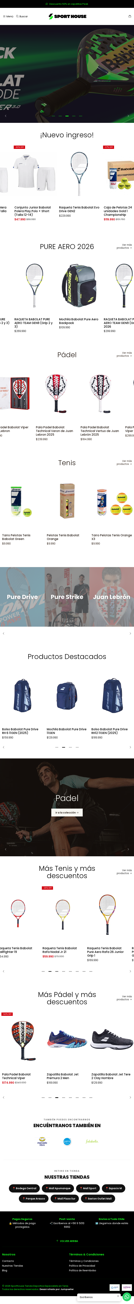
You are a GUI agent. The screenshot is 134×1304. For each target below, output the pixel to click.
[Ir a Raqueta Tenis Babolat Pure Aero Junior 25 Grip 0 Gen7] (111, 915)
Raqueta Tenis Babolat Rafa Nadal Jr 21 (19, 950)
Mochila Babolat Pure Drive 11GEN (67, 731)
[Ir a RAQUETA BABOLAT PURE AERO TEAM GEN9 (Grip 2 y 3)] (22, 285)
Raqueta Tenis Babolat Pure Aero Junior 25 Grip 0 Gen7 (110, 952)
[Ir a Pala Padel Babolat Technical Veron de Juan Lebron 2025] (22, 394)
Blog (4, 1270)
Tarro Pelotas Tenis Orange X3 (78, 537)
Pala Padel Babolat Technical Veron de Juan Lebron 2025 (21, 431)
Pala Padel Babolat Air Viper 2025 (108, 429)
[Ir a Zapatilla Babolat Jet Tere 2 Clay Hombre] (67, 1041)
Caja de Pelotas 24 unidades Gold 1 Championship (105, 211)
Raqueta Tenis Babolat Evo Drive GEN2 (67, 209)
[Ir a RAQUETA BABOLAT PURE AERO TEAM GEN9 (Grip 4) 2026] (111, 285)
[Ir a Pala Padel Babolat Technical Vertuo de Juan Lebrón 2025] (67, 394)
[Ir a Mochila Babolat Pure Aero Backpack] (67, 285)
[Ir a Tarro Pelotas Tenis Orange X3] (78, 502)
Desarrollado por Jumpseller (57, 1289)
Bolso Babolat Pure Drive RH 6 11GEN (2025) (20, 731)
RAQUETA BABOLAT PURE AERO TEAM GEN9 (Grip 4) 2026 (110, 323)
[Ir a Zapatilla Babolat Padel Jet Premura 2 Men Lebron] (111, 1041)
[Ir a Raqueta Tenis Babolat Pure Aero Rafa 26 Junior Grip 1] (67, 915)
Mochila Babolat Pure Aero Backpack (66, 321)
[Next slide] (127, 116)
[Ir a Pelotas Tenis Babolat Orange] (33, 502)
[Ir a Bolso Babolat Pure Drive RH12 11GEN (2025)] (111, 695)
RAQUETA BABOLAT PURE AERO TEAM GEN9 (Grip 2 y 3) (21, 323)
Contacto (8, 1261)
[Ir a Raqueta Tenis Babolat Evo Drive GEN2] (67, 174)
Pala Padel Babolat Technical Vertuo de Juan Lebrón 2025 (66, 431)
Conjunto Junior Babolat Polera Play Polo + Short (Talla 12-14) (20, 211)
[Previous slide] (6, 116)
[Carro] (130, 16)
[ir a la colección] (67, 807)
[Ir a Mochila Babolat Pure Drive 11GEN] (67, 695)
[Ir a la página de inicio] (67, 16)
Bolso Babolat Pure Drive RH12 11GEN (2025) (109, 731)
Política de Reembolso (82, 1270)
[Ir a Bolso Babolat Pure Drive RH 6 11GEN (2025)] (22, 695)
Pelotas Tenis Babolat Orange (29, 537)
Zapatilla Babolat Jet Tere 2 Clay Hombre (66, 1076)
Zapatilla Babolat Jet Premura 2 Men (18, 1076)
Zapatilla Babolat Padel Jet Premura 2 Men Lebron (110, 1076)
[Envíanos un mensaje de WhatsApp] (126, 1296)
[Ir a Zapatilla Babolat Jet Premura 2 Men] (22, 1041)
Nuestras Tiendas (12, 1265)
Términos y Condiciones (84, 1261)
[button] (53, 116)
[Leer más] (67, 74)
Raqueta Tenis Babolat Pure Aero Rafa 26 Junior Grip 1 (65, 952)
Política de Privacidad (82, 1265)
